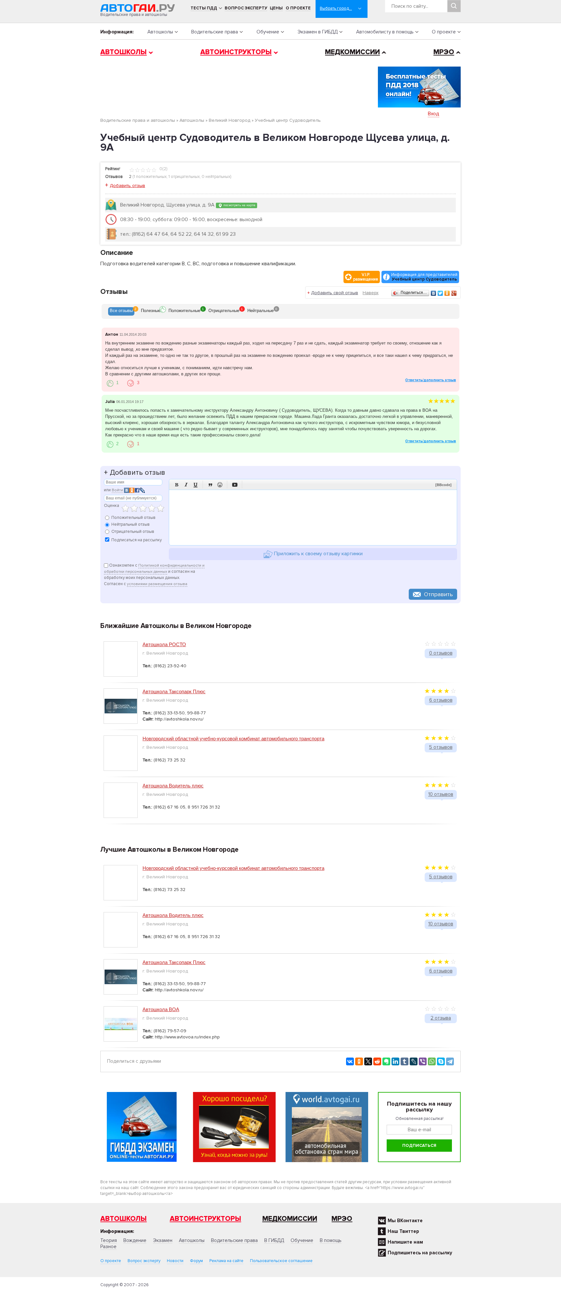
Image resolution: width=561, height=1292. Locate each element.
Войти (117, 490)
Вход (433, 113)
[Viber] (423, 1061)
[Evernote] (386, 1061)
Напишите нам (405, 1242)
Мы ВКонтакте (405, 1220)
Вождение (134, 1240)
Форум (196, 1260)
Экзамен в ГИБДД (317, 32)
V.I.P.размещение (365, 277)
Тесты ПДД (204, 8)
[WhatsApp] (432, 1061)
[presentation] (121, 311)
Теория (108, 1240)
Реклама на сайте (226, 1260)
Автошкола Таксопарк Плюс (174, 691)
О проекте (298, 8)
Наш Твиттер (403, 1231)
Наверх (371, 292)
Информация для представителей (424, 277)
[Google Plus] (454, 293)
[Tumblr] (404, 1061)
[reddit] (377, 1061)
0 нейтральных (216, 176)
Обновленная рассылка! (419, 1118)
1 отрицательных (184, 176)
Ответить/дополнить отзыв (430, 380)
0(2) (162, 168)
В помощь (331, 1240)
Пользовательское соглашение (281, 1260)
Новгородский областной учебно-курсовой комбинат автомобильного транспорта (233, 738)
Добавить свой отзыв (334, 292)
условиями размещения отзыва (157, 584)
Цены (276, 8)
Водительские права (214, 32)
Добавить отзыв (127, 185)
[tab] (121, 311)
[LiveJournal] (414, 1061)
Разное (108, 1246)
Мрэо (341, 1219)
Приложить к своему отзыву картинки (318, 554)
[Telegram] (450, 1061)
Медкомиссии (352, 52)
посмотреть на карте (238, 205)
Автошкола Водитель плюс (173, 785)
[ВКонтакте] (433, 293)
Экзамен (162, 1240)
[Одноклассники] (447, 293)
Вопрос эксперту (246, 8)
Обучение (267, 32)
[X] (368, 1061)
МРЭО (443, 52)
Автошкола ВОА (161, 1009)
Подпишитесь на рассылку (420, 1253)
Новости (175, 1260)
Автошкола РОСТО (164, 644)
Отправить (438, 594)
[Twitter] (440, 293)
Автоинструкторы (236, 52)
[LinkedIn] (395, 1061)
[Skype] (441, 1061)
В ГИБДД (274, 1240)
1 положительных (150, 176)
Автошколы (160, 32)
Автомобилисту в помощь (385, 32)
